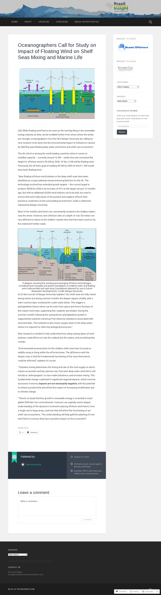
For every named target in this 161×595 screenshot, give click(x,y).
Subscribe (62, 22)
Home (14, 22)
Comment (87, 519)
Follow (122, 132)
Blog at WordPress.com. (21, 589)
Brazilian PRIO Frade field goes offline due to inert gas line (88, 472)
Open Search (150, 22)
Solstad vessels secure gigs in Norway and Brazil (88, 465)
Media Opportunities (87, 22)
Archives (43, 22)
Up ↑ (151, 589)
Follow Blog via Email (127, 111)
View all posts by (33, 464)
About (28, 22)
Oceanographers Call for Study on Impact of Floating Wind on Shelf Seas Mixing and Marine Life (57, 51)
